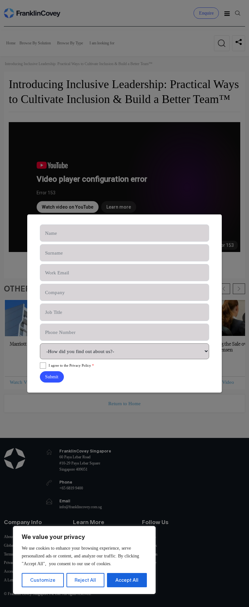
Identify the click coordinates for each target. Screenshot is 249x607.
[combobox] (124, 351)
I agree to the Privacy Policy (71, 365)
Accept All (126, 580)
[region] (84, 560)
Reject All (85, 580)
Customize (42, 580)
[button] (52, 377)
